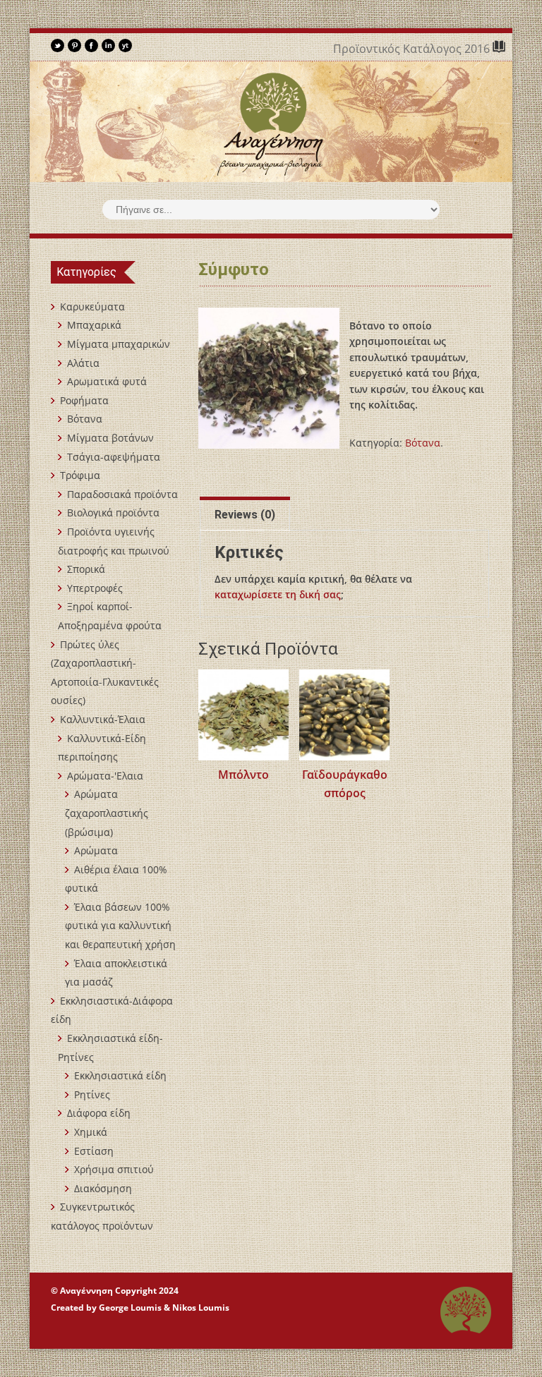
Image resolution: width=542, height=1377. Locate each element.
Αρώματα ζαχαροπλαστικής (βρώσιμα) (106, 812)
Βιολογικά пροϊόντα (113, 512)
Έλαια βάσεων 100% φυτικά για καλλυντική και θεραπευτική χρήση (120, 925)
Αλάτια (83, 363)
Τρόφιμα (80, 475)
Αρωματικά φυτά (107, 381)
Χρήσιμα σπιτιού (114, 1169)
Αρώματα (96, 850)
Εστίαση (94, 1151)
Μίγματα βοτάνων (110, 437)
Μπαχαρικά (94, 325)
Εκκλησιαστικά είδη (120, 1075)
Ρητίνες (92, 1094)
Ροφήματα (84, 400)
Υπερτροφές (95, 588)
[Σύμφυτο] (268, 378)
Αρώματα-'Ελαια (105, 775)
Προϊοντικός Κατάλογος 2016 (413, 48)
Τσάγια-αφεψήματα (113, 456)
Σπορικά (86, 569)
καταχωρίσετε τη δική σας (278, 594)
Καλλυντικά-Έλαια (102, 719)
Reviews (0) (245, 514)
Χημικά (90, 1132)
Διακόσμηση (103, 1188)
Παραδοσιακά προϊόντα (122, 494)
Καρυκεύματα (92, 306)
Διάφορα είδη (99, 1113)
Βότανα (422, 442)
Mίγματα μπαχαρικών (118, 344)
